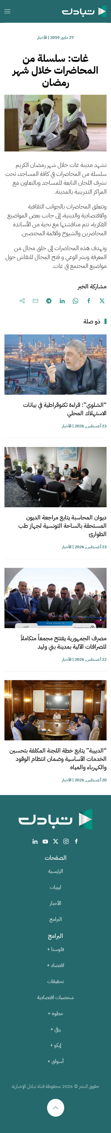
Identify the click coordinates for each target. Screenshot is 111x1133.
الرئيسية (55, 871)
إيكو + (55, 1045)
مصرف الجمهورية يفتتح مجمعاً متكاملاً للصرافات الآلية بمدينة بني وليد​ (64, 642)
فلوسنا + (55, 949)
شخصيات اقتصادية (55, 997)
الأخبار (42, 37)
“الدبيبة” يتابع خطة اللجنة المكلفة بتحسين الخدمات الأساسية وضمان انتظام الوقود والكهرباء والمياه (58, 759)
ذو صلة (91, 321)
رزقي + (55, 1029)
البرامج (55, 919)
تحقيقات (55, 981)
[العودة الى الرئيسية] (84, 11)
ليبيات (55, 887)
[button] (7, 11)
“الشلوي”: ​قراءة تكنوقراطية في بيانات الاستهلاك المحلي (65, 409)
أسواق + (55, 1061)
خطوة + (55, 1013)
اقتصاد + (55, 965)
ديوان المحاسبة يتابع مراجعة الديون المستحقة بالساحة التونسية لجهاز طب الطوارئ (62, 525)
